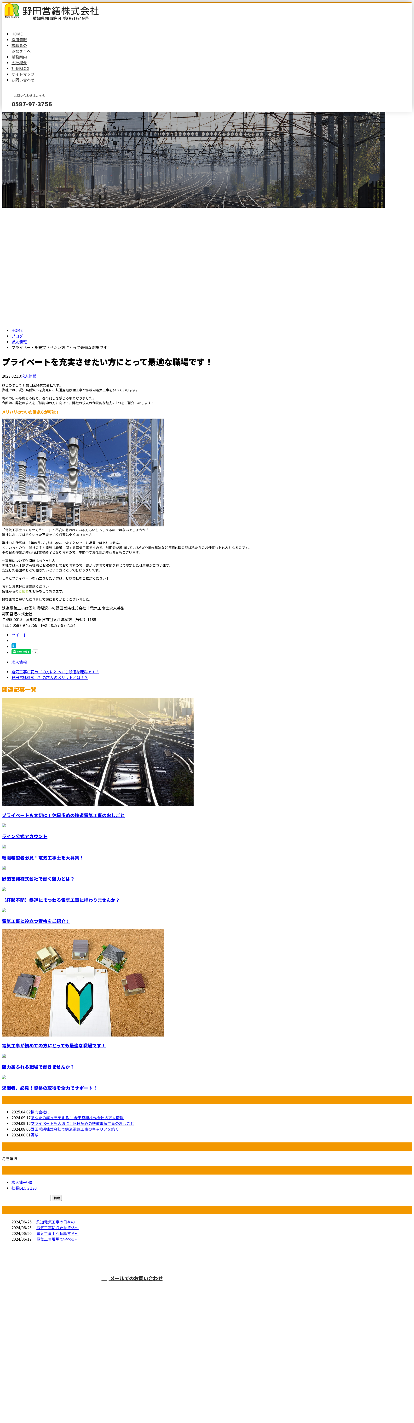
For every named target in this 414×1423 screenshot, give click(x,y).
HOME (17, 34)
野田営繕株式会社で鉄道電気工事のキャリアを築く (75, 1129)
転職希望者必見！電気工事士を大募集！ (43, 857)
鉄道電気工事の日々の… (57, 1222)
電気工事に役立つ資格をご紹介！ (36, 921)
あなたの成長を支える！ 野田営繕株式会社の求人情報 (77, 1117)
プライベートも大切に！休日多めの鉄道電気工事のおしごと (63, 815)
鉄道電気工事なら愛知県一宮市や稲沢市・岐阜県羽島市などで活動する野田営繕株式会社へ (280, 1287)
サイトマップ (23, 74)
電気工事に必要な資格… (57, 1227)
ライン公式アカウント (24, 836)
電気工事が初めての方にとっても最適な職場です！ (54, 1045)
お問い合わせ (23, 80)
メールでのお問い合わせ (136, 1278)
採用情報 (19, 39)
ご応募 (24, 591)
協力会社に (40, 1112)
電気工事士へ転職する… (57, 1233)
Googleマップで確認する (25, 1378)
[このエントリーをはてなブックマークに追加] (14, 646)
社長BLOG (20, 68)
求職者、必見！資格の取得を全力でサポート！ (50, 1087)
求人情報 (28, 376)
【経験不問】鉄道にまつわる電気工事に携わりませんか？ (61, 900)
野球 (34, 1135)
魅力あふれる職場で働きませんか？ (38, 1066)
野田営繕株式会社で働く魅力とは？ (38, 878)
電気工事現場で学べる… (57, 1239)
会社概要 (19, 62)
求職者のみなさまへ (21, 48)
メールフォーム (18, 115)
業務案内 (19, 57)
